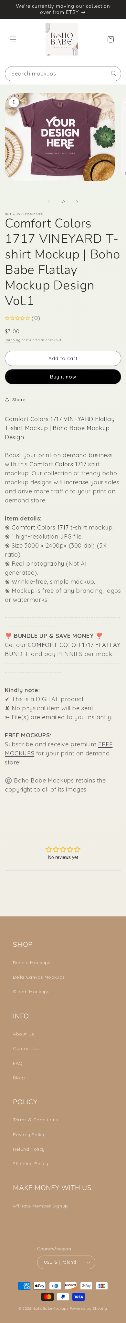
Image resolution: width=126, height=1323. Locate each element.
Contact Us (26, 1048)
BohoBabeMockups (50, 1308)
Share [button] (19, 399)
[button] (13, 39)
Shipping (13, 340)
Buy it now (63, 377)
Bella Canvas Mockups (39, 977)
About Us (23, 1034)
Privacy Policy (29, 1134)
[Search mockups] (114, 73)
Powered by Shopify (89, 1308)
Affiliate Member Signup (40, 1206)
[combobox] (63, 73)
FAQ (18, 1063)
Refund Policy (29, 1149)
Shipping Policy (30, 1163)
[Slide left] (49, 202)
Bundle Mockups (31, 962)
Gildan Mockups (31, 992)
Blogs (19, 1078)
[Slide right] (77, 202)
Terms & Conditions (35, 1120)
